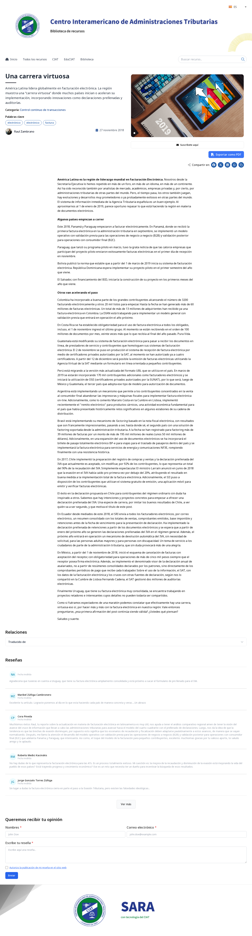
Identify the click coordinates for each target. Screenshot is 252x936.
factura (49, 122)
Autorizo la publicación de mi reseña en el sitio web (38, 867)
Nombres (13, 827)
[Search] (243, 59)
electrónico (14, 122)
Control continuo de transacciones (43, 110)
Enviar (11, 875)
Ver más (126, 804)
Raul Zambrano (24, 131)
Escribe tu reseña (19, 843)
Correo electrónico (142, 827)
